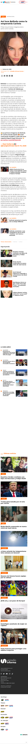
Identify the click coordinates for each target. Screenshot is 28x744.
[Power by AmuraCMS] (23, 734)
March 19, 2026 (20, 146)
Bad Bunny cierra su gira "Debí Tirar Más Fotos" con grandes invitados (19, 284)
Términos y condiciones (6, 685)
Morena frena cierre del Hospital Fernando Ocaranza (9, 362)
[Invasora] (2, 700)
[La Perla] (7, 730)
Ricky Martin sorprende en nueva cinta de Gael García (19, 263)
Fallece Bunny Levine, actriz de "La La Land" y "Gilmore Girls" (20, 294)
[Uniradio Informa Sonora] (9, 2)
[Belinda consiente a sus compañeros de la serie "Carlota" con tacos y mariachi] (5, 230)
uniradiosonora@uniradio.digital (8, 683)
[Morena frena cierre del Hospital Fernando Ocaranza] (21, 362)
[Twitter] (4, 76)
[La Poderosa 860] (7, 705)
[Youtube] (7, 674)
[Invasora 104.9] (2, 711)
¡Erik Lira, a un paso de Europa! (13, 601)
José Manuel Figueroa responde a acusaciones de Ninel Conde (20, 274)
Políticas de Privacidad (6, 687)
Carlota (20, 241)
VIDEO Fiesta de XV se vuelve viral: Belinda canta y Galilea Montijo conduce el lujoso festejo (18, 171)
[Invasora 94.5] (2, 706)
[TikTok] (12, 674)
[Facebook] (7, 76)
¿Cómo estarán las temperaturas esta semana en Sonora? (13, 552)
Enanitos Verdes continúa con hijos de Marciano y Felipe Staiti (20, 254)
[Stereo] (2, 717)
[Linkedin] (9, 76)
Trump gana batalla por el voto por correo (13, 502)
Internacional (11, 16)
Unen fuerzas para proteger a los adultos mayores (13, 649)
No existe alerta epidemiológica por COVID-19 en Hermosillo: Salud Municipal (9, 384)
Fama (2, 72)
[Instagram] (9, 674)
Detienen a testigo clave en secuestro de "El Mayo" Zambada (8, 393)
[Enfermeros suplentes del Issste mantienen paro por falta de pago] (21, 352)
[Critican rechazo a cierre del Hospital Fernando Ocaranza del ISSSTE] (21, 372)
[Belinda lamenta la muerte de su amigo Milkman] (5, 220)
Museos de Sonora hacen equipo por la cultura (13, 576)
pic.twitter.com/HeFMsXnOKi (11, 140)
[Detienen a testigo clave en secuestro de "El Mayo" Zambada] (21, 393)
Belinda (15, 241)
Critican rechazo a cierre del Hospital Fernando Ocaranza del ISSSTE (9, 373)
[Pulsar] (7, 700)
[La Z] (11, 717)
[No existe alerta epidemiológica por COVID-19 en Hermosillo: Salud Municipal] (21, 383)
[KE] (2, 729)
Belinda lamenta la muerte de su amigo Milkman (18, 221)
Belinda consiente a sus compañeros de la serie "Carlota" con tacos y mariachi (17, 233)
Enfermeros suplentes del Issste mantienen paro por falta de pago (9, 353)
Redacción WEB (7, 69)
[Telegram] (12, 76)
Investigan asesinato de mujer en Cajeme (14, 624)
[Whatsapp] (2, 76)
